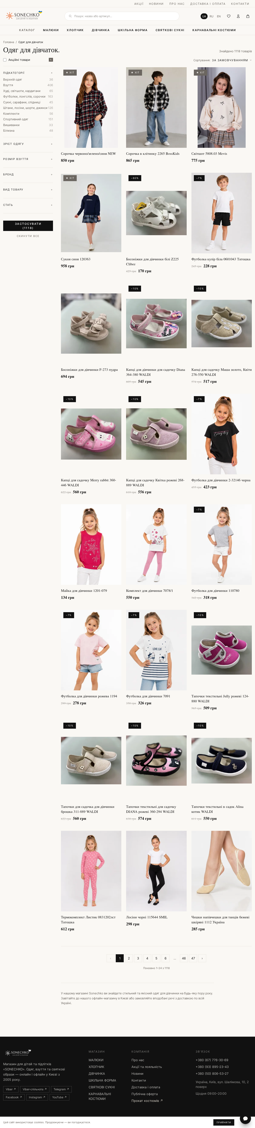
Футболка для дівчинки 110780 (215, 590)
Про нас (177, 3)
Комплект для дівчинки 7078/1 (149, 590)
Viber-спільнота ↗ (35, 1089)
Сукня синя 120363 (75, 259)
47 (193, 958)
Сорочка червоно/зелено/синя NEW (88, 153)
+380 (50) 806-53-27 (212, 1074)
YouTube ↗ (59, 1097)
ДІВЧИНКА (101, 30)
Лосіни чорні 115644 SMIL (147, 917)
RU (211, 16)
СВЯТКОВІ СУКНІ (170, 30)
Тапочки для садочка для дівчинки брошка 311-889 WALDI (87, 809)
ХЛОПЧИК (75, 30)
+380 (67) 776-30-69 (212, 1060)
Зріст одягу (28, 143)
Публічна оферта (144, 1094)
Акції (139, 3)
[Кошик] (248, 16)
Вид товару (28, 189)
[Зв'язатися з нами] (245, 1118)
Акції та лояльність (146, 1067)
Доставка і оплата (208, 3)
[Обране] (229, 16)
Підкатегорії (28, 73)
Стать (28, 204)
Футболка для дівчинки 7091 (148, 696)
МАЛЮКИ (51, 30)
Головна (8, 42)
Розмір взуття (28, 159)
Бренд (28, 174)
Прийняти (224, 1122)
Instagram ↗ (37, 1097)
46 (184, 958)
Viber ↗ (11, 1089)
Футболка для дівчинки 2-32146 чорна (220, 480)
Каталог (27, 30)
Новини (156, 3)
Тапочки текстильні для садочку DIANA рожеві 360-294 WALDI (151, 809)
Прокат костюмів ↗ (147, 1101)
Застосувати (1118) (28, 226)
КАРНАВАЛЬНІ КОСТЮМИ (214, 30)
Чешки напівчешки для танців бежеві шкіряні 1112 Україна (220, 919)
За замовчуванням (220, 60)
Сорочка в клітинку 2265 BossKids (152, 153)
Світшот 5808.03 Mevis (209, 153)
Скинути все (28, 236)
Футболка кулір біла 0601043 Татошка (220, 259)
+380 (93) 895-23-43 (212, 1067)
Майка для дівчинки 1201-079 (84, 590)
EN (219, 16)
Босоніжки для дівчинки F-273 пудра (89, 369)
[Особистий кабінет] (238, 16)
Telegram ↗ (61, 1089)
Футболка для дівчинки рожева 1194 (89, 696)
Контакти (240, 3)
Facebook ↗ (14, 1097)
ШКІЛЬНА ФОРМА (133, 30)
